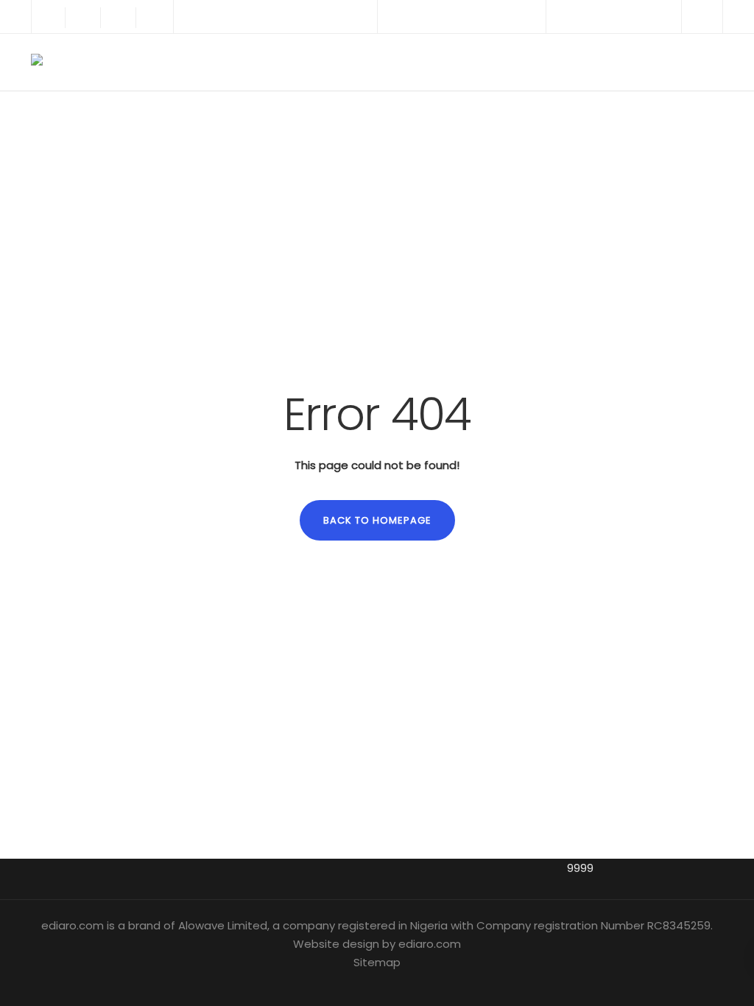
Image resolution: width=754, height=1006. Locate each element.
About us (507, 62)
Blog (567, 62)
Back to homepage (377, 520)
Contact (677, 62)
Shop (616, 62)
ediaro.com (429, 944)
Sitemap (377, 962)
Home (444, 62)
